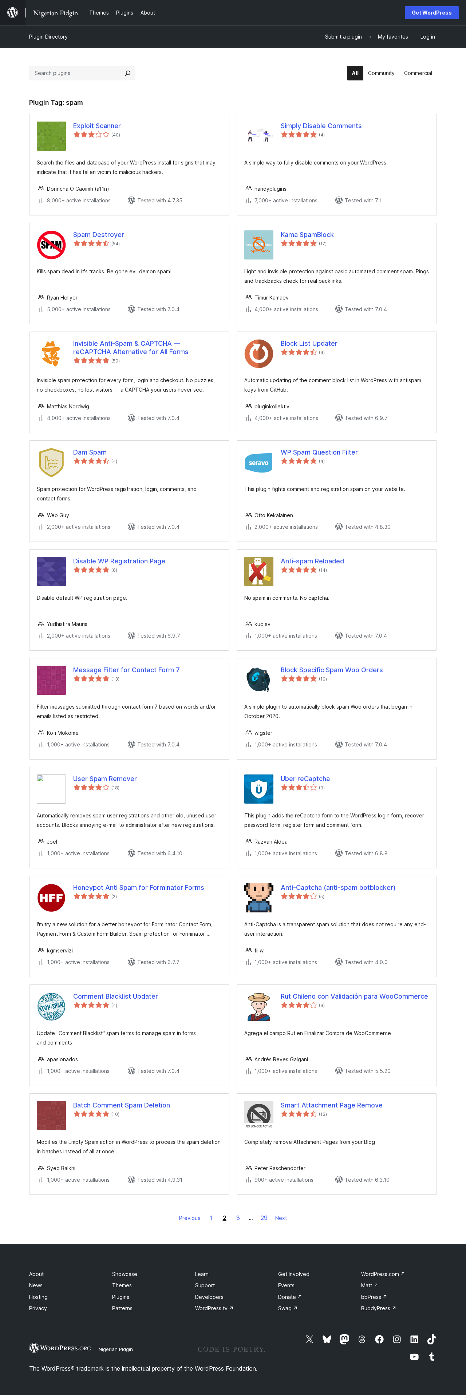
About (36, 1274)
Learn (202, 1274)
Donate (290, 1297)
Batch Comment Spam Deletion (121, 1105)
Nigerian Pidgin (116, 1349)
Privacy (38, 1308)
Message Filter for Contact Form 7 (126, 670)
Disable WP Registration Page (119, 561)
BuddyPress (378, 1308)
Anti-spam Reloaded (312, 561)
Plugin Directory (48, 36)
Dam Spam (90, 452)
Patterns (122, 1308)
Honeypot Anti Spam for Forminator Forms (138, 887)
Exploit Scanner (97, 126)
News (36, 1285)
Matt (369, 1285)
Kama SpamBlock (307, 234)
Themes (122, 1285)
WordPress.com (383, 1274)
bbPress (374, 1297)
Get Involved (293, 1274)
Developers (209, 1297)
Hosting (38, 1297)
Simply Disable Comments (321, 126)
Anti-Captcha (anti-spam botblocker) (338, 887)
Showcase (124, 1274)
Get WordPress (432, 12)
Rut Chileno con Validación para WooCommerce (354, 996)
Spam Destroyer (98, 234)
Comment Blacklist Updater (115, 996)
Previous (190, 1218)
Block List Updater (309, 343)
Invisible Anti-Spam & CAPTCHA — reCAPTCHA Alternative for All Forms (131, 348)
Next (281, 1218)
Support (205, 1285)
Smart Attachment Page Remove (332, 1105)
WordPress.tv (214, 1308)
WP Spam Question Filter (319, 452)
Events (286, 1285)
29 (264, 1217)
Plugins (120, 1297)
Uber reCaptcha (305, 778)
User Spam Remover (105, 778)
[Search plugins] (128, 73)
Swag (288, 1308)
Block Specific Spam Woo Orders (332, 670)
